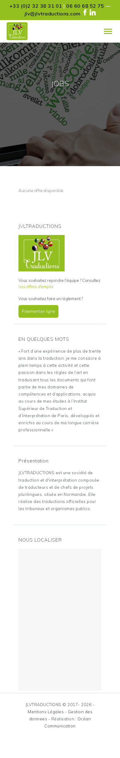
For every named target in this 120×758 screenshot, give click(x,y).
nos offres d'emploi (35, 286)
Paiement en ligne (38, 311)
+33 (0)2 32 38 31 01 (36, 6)
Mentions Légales (46, 711)
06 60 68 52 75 (85, 6)
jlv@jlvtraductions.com (53, 13)
